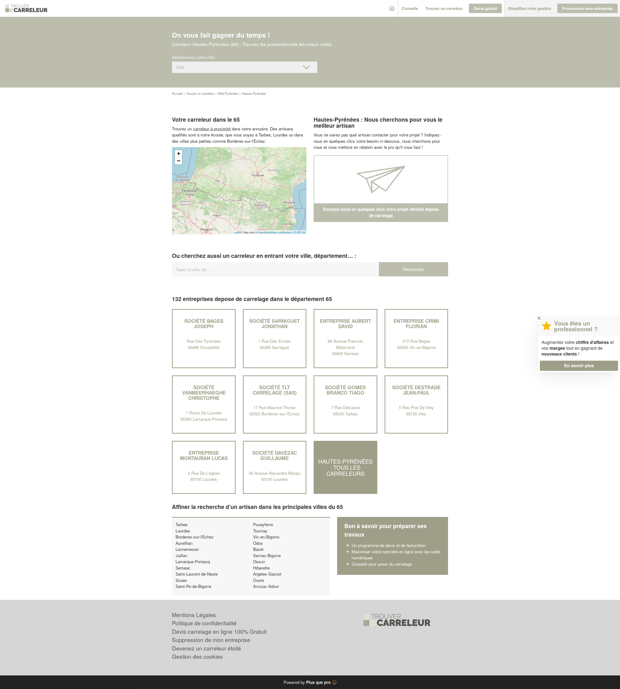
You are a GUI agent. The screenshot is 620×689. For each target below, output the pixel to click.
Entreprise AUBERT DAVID (345, 323)
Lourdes (183, 531)
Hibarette (261, 568)
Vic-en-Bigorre (266, 537)
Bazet (258, 549)
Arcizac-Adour (266, 586)
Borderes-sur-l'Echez (195, 537)
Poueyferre (263, 524)
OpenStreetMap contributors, (275, 232)
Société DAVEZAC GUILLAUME (274, 455)
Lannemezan (187, 549)
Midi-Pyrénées (228, 93)
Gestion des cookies (197, 656)
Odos (258, 543)
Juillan (181, 555)
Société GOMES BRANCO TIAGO (345, 390)
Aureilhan (184, 543)
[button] (410, 8)
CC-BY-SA (299, 232)
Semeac (183, 568)
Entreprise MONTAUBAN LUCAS (204, 455)
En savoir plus (579, 365)
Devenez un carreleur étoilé (206, 648)
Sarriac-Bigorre (267, 555)
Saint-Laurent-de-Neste (197, 574)
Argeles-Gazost (267, 574)
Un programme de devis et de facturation (389, 545)
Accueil (177, 93)
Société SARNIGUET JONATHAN (274, 323)
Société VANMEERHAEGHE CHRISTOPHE (204, 392)
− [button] (178, 161)
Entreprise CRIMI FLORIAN (416, 323)
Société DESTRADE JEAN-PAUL (416, 390)
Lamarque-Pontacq (193, 561)
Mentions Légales (194, 615)
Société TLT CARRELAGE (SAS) (275, 390)
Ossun (259, 561)
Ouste (258, 580)
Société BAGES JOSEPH (203, 323)
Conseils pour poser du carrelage (382, 564)
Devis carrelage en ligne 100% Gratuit (219, 631)
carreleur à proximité (212, 129)
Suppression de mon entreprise (211, 640)
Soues (181, 580)
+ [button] (178, 153)
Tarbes (182, 524)
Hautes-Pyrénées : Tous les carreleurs (345, 467)
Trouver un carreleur (200, 93)
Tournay (260, 531)
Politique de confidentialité (204, 623)
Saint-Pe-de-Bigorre (193, 586)
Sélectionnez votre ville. (193, 57)
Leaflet (237, 232)
